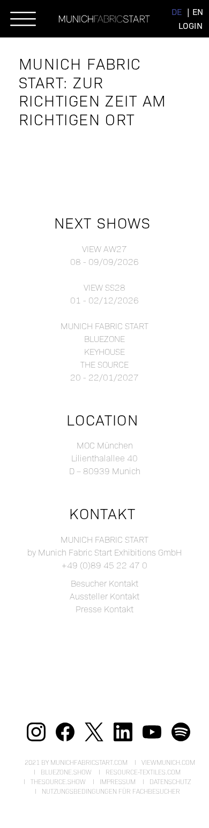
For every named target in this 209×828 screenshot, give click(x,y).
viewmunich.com (168, 762)
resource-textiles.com (143, 772)
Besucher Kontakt (104, 583)
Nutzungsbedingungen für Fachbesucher (111, 791)
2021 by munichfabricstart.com (76, 762)
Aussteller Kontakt (104, 596)
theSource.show (58, 781)
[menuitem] (176, 11)
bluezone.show (66, 772)
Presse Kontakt (104, 608)
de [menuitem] (176, 11)
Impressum (118, 781)
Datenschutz (170, 781)
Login (190, 25)
